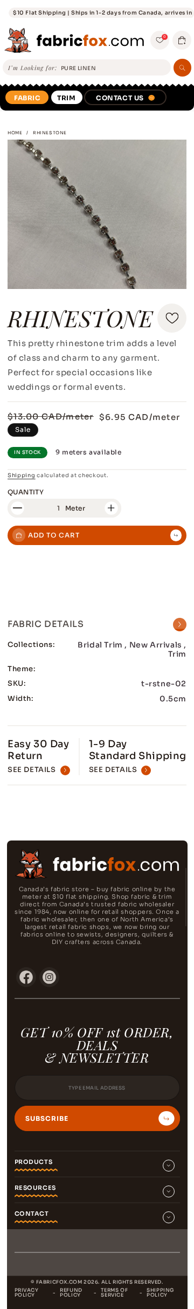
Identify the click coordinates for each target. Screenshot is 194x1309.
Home (15, 132)
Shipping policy (160, 1292)
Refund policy (71, 1292)
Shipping (22, 475)
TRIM (66, 98)
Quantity (26, 492)
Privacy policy (27, 1292)
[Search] (182, 68)
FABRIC (27, 98)
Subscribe (46, 1118)
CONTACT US (120, 98)
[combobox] (114, 68)
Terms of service (114, 1292)
